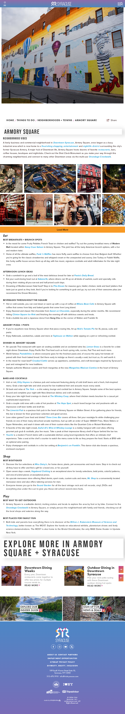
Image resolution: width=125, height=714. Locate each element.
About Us (52, 654)
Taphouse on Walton (63, 336)
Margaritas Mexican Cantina (83, 367)
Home (11, 120)
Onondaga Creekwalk (100, 156)
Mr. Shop (91, 478)
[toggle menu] (120, 4)
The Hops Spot (64, 403)
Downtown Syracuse (63, 142)
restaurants (104, 149)
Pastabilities (26, 353)
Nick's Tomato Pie (86, 328)
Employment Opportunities (62, 658)
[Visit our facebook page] (53, 647)
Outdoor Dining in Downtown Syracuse (100, 570)
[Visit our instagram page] (59, 647)
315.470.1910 (53, 676)
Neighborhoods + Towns (56, 120)
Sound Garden (44, 485)
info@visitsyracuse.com (69, 676)
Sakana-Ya (43, 279)
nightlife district (91, 146)
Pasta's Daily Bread (83, 275)
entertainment (71, 146)
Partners (73, 654)
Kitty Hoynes (23, 382)
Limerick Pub (16, 410)
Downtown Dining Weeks (38, 569)
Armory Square (86, 120)
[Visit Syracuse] (62, 634)
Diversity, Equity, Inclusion (62, 665)
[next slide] (121, 569)
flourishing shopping (51, 146)
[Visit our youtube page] (65, 647)
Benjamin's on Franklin (69, 445)
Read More (32, 585)
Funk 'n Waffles (44, 254)
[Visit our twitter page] (72, 647)
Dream (61, 286)
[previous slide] (121, 577)
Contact (62, 654)
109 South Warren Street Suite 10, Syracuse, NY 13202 (62, 671)
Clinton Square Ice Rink (24, 314)
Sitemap (54, 662)
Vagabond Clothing (40, 471)
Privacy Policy (67, 662)
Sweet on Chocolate (60, 311)
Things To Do (27, 120)
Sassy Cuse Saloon (34, 247)
